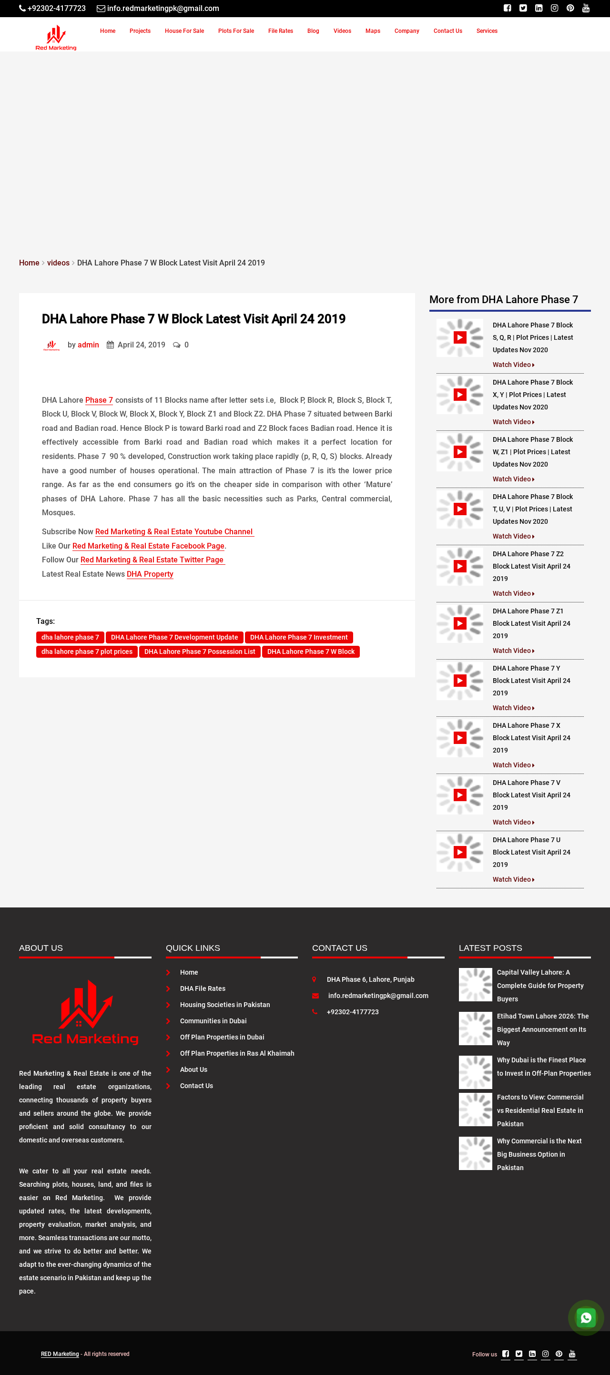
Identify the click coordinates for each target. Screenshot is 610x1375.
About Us (193, 1069)
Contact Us (448, 31)
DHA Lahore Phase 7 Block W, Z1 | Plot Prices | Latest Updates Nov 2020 (533, 452)
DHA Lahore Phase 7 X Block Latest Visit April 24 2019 (531, 738)
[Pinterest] (570, 8)
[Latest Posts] (475, 983)
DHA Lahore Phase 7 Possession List (199, 651)
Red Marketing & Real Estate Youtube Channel (174, 531)
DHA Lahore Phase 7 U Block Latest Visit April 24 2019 (531, 852)
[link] (54, 344)
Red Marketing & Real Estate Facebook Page (148, 545)
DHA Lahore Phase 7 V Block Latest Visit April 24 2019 (531, 795)
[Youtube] (586, 8)
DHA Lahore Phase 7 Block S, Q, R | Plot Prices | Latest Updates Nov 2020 (533, 337)
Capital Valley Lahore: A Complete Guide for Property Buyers (540, 985)
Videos (342, 31)
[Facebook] (507, 8)
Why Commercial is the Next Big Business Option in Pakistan (539, 1154)
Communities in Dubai (213, 1021)
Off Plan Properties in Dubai (222, 1037)
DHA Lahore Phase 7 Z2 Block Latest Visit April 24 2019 (531, 566)
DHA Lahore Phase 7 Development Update (174, 637)
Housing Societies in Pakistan (225, 1004)
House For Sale (184, 31)
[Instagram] (554, 8)
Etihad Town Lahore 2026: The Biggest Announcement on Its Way (543, 1029)
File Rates (280, 31)
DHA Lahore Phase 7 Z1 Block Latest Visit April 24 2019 (531, 623)
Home (107, 31)
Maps (373, 31)
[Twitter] (523, 8)
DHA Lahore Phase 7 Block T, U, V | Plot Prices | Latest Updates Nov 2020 (533, 509)
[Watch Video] (460, 337)
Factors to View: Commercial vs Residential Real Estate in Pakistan (540, 1110)
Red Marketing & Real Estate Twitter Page (153, 559)
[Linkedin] (539, 8)
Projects (140, 31)
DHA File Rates (202, 988)
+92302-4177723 (353, 1012)
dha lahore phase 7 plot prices (86, 651)
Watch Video (512, 364)
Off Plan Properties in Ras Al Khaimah (237, 1053)
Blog (313, 31)
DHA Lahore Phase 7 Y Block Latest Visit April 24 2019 (531, 680)
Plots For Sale (236, 31)
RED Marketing (60, 1354)
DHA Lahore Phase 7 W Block (311, 651)
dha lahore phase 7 (70, 637)
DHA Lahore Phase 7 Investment (299, 637)
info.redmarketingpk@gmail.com (378, 995)
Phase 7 (99, 400)
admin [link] (88, 344)
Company (407, 31)
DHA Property (150, 574)
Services (487, 31)
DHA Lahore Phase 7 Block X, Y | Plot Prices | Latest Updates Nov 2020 (533, 394)
